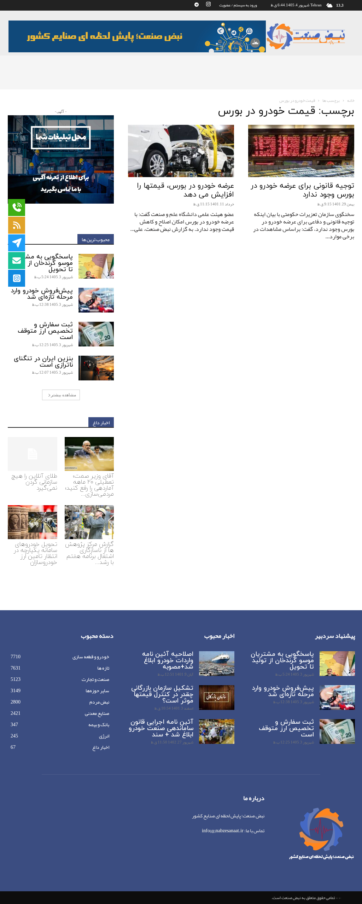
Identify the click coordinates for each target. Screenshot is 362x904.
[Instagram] (208, 5)
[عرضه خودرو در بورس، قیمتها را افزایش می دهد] (181, 151)
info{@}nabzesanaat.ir (223, 830)
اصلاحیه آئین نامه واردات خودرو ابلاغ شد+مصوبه (167, 660)
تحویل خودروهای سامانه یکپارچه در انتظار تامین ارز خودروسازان (35, 553)
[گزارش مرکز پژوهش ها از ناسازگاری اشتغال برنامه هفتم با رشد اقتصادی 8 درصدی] (89, 522)
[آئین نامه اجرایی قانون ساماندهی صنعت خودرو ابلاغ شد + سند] (216, 731)
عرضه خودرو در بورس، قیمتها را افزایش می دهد (185, 190)
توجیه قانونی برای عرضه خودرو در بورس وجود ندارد (302, 190)
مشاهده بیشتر (63, 395)
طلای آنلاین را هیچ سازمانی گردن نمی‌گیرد (34, 482)
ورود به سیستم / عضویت (238, 5)
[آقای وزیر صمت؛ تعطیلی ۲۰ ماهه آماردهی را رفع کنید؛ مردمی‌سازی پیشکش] (89, 454)
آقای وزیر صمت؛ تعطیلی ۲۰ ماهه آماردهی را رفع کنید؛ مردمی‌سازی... (89, 485)
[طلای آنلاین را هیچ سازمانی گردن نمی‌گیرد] (32, 454)
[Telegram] (196, 5)
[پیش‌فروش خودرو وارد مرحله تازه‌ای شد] (96, 300)
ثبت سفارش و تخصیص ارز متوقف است (45, 331)
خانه (350, 100)
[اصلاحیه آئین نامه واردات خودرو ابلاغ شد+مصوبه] (216, 663)
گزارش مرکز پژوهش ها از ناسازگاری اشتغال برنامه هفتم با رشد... (89, 553)
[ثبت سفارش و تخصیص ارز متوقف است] (96, 334)
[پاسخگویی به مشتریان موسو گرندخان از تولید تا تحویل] (96, 266)
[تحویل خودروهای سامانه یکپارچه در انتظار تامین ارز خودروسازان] (32, 522)
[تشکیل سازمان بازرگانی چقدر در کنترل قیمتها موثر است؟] (216, 697)
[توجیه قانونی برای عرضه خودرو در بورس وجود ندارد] (301, 151)
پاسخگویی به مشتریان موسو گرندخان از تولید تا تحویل (41, 263)
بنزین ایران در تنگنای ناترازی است (43, 361)
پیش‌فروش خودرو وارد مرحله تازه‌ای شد (42, 294)
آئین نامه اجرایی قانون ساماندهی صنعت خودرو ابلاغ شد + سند (161, 728)
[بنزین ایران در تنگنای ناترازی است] (96, 368)
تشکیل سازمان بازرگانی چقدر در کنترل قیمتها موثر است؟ (162, 694)
